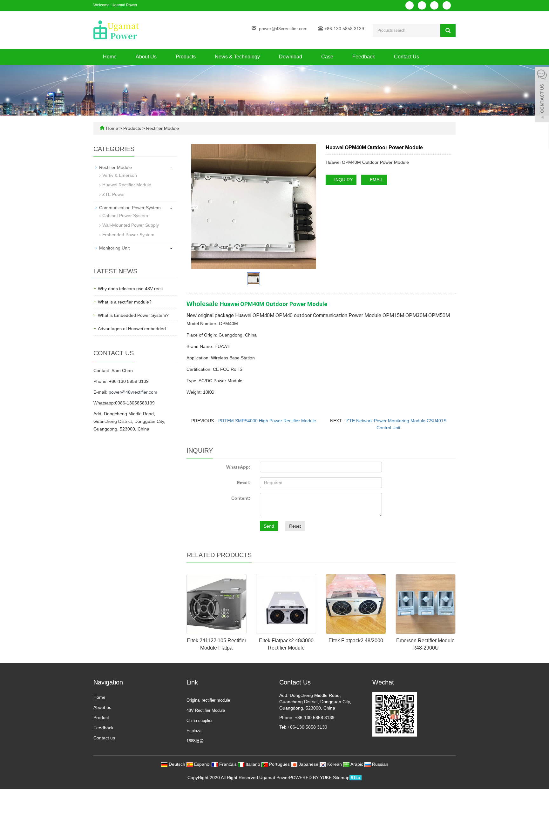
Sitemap (341, 777)
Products (186, 56)
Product (101, 717)
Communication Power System (130, 207)
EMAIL (376, 179)
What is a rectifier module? (125, 301)
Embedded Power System (128, 234)
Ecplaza (193, 730)
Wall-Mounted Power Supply (130, 225)
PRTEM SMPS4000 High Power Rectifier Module (267, 420)
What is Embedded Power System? (133, 315)
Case (327, 56)
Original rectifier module (208, 700)
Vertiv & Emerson (119, 175)
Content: (240, 498)
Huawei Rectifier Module (126, 184)
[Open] (542, 95)
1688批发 (195, 740)
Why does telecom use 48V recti (130, 288)
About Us (146, 56)
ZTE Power (113, 194)
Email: (243, 482)
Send (269, 526)
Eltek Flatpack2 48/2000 (356, 640)
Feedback (363, 56)
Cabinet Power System (125, 215)
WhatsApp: (238, 467)
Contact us (104, 737)
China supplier (199, 720)
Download (290, 56)
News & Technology (237, 56)
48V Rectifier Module (205, 710)
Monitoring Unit (114, 247)
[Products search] (448, 30)
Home (110, 56)
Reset (295, 526)
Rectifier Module (162, 128)
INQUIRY (343, 179)
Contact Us (406, 56)
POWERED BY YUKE (311, 777)
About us (102, 707)
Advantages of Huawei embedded (132, 328)
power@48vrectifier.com (283, 28)
